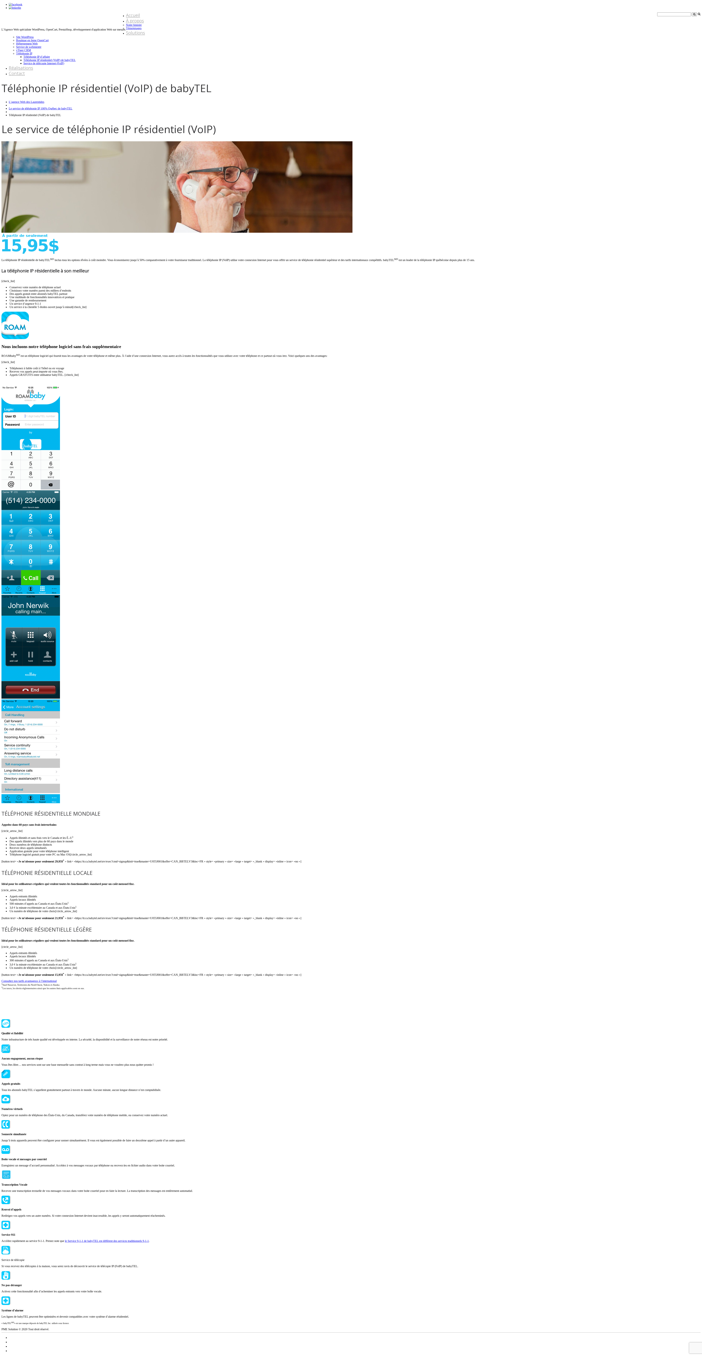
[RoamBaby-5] (30, 697)
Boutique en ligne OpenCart (32, 40)
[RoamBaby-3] (30, 593)
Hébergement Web (27, 43)
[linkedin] (15, 7)
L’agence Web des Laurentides (26, 101)
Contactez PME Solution (23, 1351)
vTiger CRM (23, 50)
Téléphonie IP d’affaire (36, 56)
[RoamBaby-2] (30, 802)
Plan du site (15, 1346)
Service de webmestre (28, 46)
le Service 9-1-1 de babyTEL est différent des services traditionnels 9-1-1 (107, 1240)
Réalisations (21, 68)
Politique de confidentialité (24, 1342)
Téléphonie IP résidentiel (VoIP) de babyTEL (49, 60)
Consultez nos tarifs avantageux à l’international (29, 981)
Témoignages (133, 28)
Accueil (133, 15)
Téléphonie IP (24, 53)
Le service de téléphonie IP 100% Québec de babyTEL (40, 108)
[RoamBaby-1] (30, 488)
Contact (17, 73)
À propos (135, 21)
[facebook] (15, 4)
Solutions (135, 33)
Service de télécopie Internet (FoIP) (43, 63)
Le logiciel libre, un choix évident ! (28, 1337)
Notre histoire (134, 25)
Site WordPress (25, 37)
